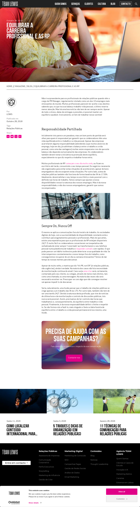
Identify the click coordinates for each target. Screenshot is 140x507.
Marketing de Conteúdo (75, 456)
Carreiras (120, 478)
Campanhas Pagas (73, 464)
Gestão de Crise (45, 480)
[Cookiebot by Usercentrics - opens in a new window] (14, 502)
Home (9, 86)
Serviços (75, 3)
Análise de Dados (72, 473)
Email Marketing (72, 477)
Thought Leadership (99, 464)
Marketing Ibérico (124, 474)
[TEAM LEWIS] (10, 4)
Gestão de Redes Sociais (75, 468)
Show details (34, 503)
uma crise (87, 271)
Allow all (121, 492)
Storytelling (44, 471)
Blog (113, 3)
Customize (120, 499)
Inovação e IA (122, 470)
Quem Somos (60, 3)
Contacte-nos (74, 358)
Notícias (93, 460)
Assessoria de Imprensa (49, 456)
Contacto (126, 3)
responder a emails (84, 249)
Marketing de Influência (49, 475)
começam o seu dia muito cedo (79, 164)
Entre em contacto (15, 463)
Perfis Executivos (46, 467)
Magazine (20, 86)
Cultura (102, 3)
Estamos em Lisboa (124, 483)
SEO (66, 460)
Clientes (89, 3)
